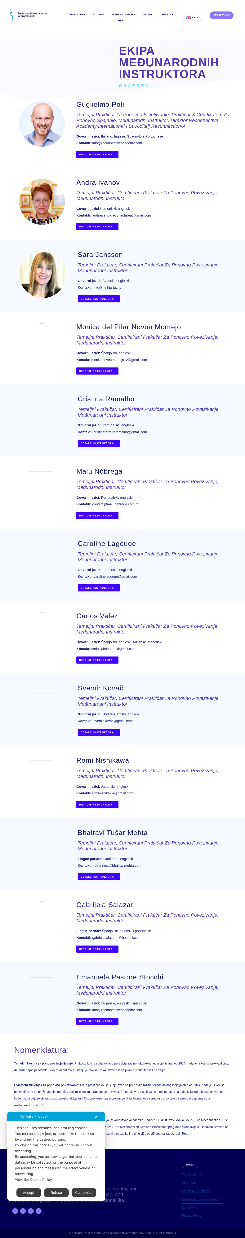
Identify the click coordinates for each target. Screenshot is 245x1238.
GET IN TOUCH (221, 15)
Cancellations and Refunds (200, 1199)
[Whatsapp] (31, 1211)
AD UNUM (98, 14)
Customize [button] (83, 1193)
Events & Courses (123, 14)
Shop (121, 20)
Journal (148, 14)
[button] (190, 1164)
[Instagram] (23, 1211)
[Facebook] (15, 1211)
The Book (168, 14)
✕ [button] (96, 1117)
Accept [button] (28, 1193)
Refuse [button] (56, 1193)
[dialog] (56, 1156)
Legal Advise (191, 1207)
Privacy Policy (191, 1215)
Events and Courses (196, 1191)
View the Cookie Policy (33, 1180)
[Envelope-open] (39, 1211)
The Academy (76, 14)
